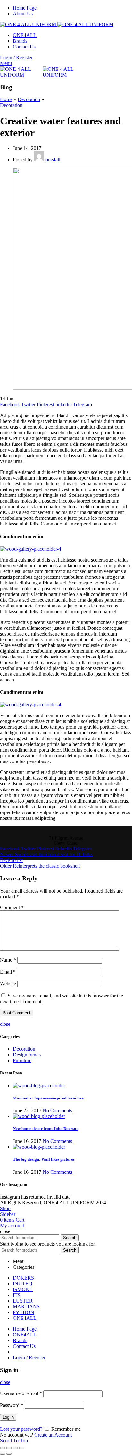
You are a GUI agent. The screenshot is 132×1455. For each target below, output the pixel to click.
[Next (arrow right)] (9, 1454)
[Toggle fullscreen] (15, 1448)
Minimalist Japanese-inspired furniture (48, 1098)
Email (8, 971)
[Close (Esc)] (2, 1448)
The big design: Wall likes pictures (44, 1159)
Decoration (29, 99)
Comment (12, 907)
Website (8, 983)
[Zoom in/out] (21, 1448)
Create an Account (53, 1434)
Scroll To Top (14, 1440)
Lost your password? (21, 1429)
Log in (8, 1417)
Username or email (21, 1393)
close (5, 1024)
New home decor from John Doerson (45, 1128)
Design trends (27, 1054)
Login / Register (29, 1357)
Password (11, 1405)
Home (6, 99)
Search (69, 1237)
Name (8, 960)
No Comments (57, 1110)
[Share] (9, 1448)
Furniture (22, 1060)
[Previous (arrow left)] (2, 1454)
